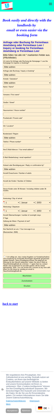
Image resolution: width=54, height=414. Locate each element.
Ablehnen (26, 411)
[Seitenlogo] (7, 6)
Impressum (34, 401)
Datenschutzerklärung (16, 401)
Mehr (8, 404)
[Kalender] (4, 203)
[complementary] (43, 408)
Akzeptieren (12, 411)
